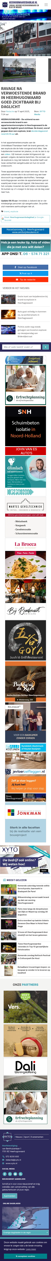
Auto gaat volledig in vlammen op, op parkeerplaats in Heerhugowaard (32, 314)
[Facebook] (4, 1174)
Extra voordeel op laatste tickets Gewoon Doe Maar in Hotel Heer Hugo (33, 923)
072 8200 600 (12, 1156)
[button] (1, 70)
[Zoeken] (45, 347)
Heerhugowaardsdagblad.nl (23, 2)
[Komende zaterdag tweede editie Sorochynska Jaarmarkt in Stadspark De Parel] (9, 889)
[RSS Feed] (21, 1174)
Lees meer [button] (31, 1249)
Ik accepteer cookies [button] (25, 1256)
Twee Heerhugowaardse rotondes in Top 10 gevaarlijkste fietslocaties (33, 947)
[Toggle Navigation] (46, 5)
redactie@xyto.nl (13, 1160)
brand (6, 211)
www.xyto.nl (11, 1163)
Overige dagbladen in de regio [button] (17, 1232)
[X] (10, 1174)
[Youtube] (15, 1174)
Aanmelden (9, 1196)
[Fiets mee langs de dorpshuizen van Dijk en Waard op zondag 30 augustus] (9, 912)
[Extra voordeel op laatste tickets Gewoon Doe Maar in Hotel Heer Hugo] (9, 924)
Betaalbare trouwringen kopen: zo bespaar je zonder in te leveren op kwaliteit (34, 970)
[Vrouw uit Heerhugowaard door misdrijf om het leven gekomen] (9, 936)
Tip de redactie (27, 279)
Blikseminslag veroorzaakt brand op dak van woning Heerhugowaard (33, 900)
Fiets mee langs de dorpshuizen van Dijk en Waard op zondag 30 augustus (33, 912)
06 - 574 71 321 (36, 254)
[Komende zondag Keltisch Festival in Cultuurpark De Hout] (9, 959)
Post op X (27, 273)
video (7, 154)
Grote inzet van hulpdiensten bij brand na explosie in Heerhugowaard (33, 299)
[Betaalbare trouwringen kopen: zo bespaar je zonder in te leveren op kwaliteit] (9, 971)
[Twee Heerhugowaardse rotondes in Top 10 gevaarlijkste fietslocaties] (9, 947)
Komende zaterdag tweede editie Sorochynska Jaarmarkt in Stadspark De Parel (34, 888)
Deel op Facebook (27, 267)
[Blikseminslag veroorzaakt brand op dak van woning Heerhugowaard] (9, 901)
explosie (14, 211)
